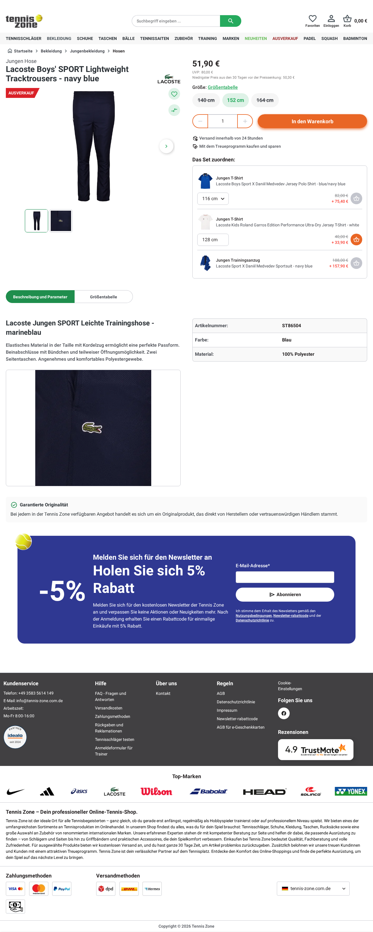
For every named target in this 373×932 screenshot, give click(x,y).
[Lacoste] (169, 78)
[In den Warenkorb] (356, 239)
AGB (221, 693)
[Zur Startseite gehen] (24, 21)
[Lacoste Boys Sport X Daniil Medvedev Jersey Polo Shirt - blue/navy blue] (205, 180)
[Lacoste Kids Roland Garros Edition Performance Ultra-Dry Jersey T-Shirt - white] (205, 221)
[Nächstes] (166, 146)
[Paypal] (61, 889)
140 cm (209, 101)
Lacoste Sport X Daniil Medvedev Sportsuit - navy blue (264, 266)
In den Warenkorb (312, 121)
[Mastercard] (38, 889)
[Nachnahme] (15, 906)
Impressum (227, 710)
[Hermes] (152, 889)
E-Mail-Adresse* (253, 565)
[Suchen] (230, 21)
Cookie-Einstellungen (284, 686)
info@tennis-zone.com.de (39, 700)
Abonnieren (289, 594)
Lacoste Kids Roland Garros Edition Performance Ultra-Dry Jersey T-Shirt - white (287, 225)
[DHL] (129, 889)
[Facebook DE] (284, 713)
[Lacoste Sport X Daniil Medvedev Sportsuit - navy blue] (205, 262)
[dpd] (105, 889)
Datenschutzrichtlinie (252, 620)
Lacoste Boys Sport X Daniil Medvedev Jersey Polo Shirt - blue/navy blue (280, 184)
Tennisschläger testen (114, 739)
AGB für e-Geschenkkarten (241, 727)
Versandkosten (108, 708)
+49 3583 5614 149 (43, 4)
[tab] (40, 296)
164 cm (267, 101)
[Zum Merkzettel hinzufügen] (174, 94)
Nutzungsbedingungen (254, 616)
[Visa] (15, 889)
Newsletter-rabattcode (290, 616)
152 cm (235, 100)
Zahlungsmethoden (112, 716)
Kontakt (163, 693)
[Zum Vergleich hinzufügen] (174, 110)
